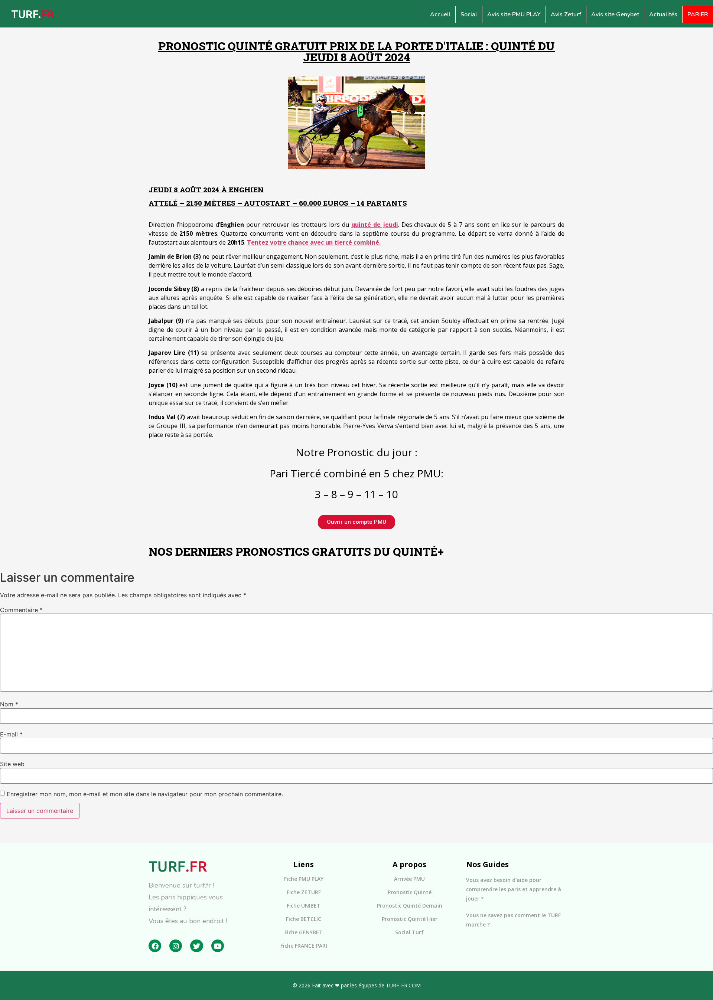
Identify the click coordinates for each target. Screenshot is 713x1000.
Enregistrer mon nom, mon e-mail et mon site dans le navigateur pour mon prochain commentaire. (145, 794)
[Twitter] (196, 945)
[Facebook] (155, 945)
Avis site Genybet (615, 14)
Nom (9, 704)
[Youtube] (217, 945)
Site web (12, 764)
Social (468, 14)
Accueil (440, 14)
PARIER (697, 14)
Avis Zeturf (566, 14)
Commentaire (21, 610)
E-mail (11, 734)
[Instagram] (175, 945)
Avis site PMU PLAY (514, 14)
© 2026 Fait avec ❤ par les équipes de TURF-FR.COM (357, 985)
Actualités (663, 14)
